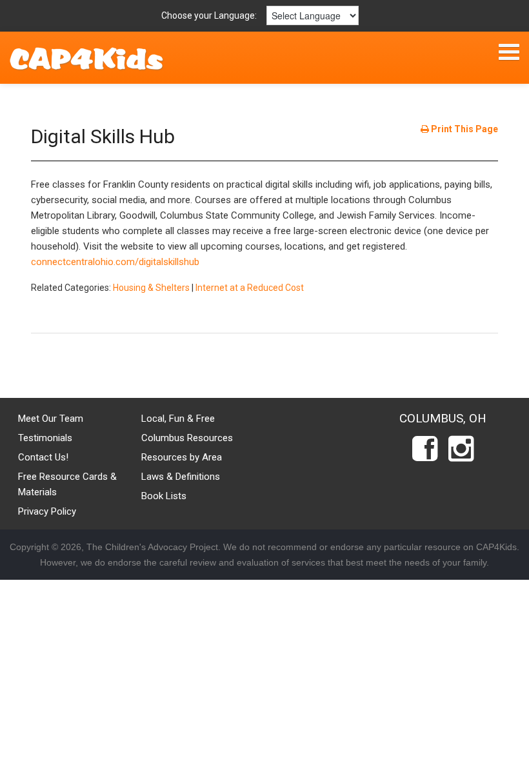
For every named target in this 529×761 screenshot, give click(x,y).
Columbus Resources (187, 438)
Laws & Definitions (180, 476)
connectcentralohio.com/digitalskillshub (115, 262)
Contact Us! (43, 457)
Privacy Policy (47, 511)
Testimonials (45, 438)
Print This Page (463, 129)
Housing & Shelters (151, 287)
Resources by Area (181, 457)
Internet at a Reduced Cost (249, 287)
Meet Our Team (50, 418)
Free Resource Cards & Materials (67, 484)
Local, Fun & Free (178, 418)
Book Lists (163, 496)
